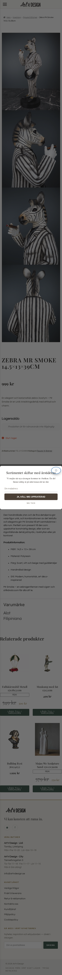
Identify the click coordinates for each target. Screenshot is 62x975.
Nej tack (31, 503)
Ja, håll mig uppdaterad (31, 496)
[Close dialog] (56, 470)
